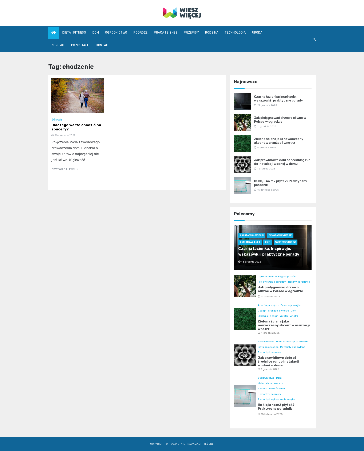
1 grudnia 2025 (270, 369)
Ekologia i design (268, 315)
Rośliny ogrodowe (299, 281)
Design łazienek (250, 242)
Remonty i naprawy (269, 352)
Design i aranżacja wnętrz (273, 310)
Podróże (141, 32)
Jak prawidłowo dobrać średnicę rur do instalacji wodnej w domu (282, 162)
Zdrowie (58, 45)
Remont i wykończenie (271, 388)
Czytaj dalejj (63, 169)
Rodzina (211, 32)
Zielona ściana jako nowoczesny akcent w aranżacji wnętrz (278, 141)
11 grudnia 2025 (270, 296)
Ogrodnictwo (116, 32)
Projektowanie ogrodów (272, 281)
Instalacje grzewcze (295, 341)
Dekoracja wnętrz (280, 235)
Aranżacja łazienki (252, 235)
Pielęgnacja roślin (285, 276)
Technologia (235, 32)
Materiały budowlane (292, 346)
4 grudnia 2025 (270, 332)
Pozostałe (80, 45)
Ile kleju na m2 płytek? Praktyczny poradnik (276, 406)
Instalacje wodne (268, 346)
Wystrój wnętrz (285, 242)
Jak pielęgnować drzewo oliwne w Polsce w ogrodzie (280, 119)
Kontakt (103, 45)
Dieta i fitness (74, 32)
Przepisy (191, 32)
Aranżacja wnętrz (268, 305)
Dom (95, 32)
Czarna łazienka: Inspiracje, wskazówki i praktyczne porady (278, 98)
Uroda (257, 32)
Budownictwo (266, 341)
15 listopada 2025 (272, 414)
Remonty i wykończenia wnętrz (276, 399)
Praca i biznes (166, 32)
